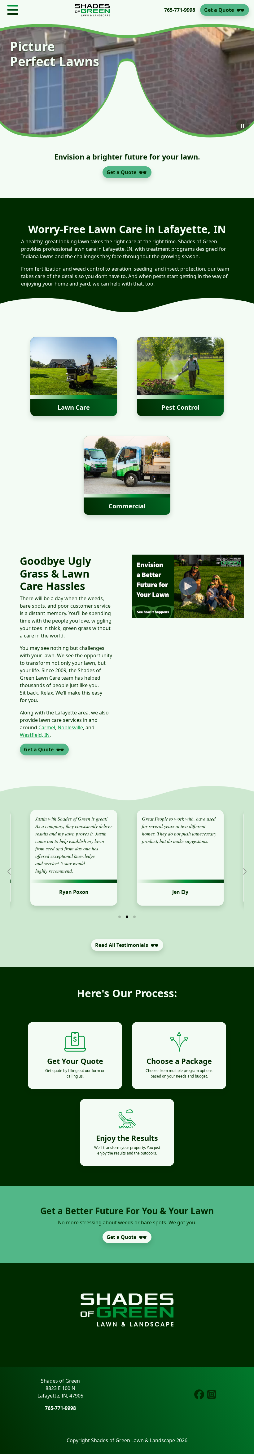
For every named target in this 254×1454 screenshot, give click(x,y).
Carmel (46, 727)
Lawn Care (74, 407)
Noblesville (70, 727)
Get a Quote (219, 10)
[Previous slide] (9, 871)
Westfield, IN (35, 735)
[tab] (119, 917)
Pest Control (180, 407)
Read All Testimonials (121, 945)
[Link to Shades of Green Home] (92, 10)
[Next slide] (244, 871)
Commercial (127, 506)
